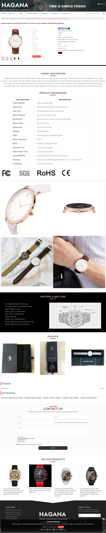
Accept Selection (52, 526)
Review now (102, 388)
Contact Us (66, 13)
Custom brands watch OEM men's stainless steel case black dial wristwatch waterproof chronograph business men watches (65, 492)
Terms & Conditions (37, 444)
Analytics (50, 529)
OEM (20, 13)
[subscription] (99, 515)
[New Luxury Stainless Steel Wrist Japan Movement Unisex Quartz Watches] (40, 475)
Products (55, 13)
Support (44, 13)
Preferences (56, 529)
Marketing (63, 529)
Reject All (45, 526)
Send (53, 448)
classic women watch (52, 398)
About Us (12, 13)
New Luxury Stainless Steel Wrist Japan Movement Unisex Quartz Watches (40, 490)
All (7, 18)
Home (3, 13)
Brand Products (32, 13)
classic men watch (71, 398)
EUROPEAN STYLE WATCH (17, 18)
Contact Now (36, 56)
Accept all (61, 526)
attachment (21, 441)
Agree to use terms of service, (29, 444)
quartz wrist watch (88, 398)
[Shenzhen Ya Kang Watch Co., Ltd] (15, 5)
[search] (103, 13)
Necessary (44, 529)
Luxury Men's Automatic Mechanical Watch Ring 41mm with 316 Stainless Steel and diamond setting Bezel (14, 491)
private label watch (33, 398)
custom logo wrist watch (12, 398)
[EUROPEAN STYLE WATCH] (60, 53)
